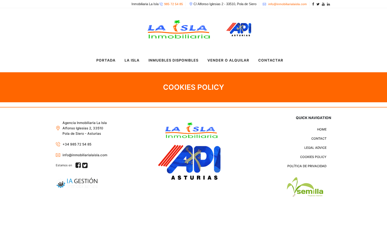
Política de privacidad (307, 166)
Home (322, 129)
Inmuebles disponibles (173, 60)
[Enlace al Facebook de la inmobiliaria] (314, 4)
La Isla (132, 60)
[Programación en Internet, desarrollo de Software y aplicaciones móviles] (297, 187)
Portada (106, 60)
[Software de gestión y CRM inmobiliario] (76, 182)
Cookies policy (313, 157)
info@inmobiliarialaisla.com (287, 4)
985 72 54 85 (173, 4)
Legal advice (315, 148)
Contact (319, 138)
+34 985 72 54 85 (76, 144)
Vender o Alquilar (228, 60)
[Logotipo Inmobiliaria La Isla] (189, 28)
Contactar (270, 60)
